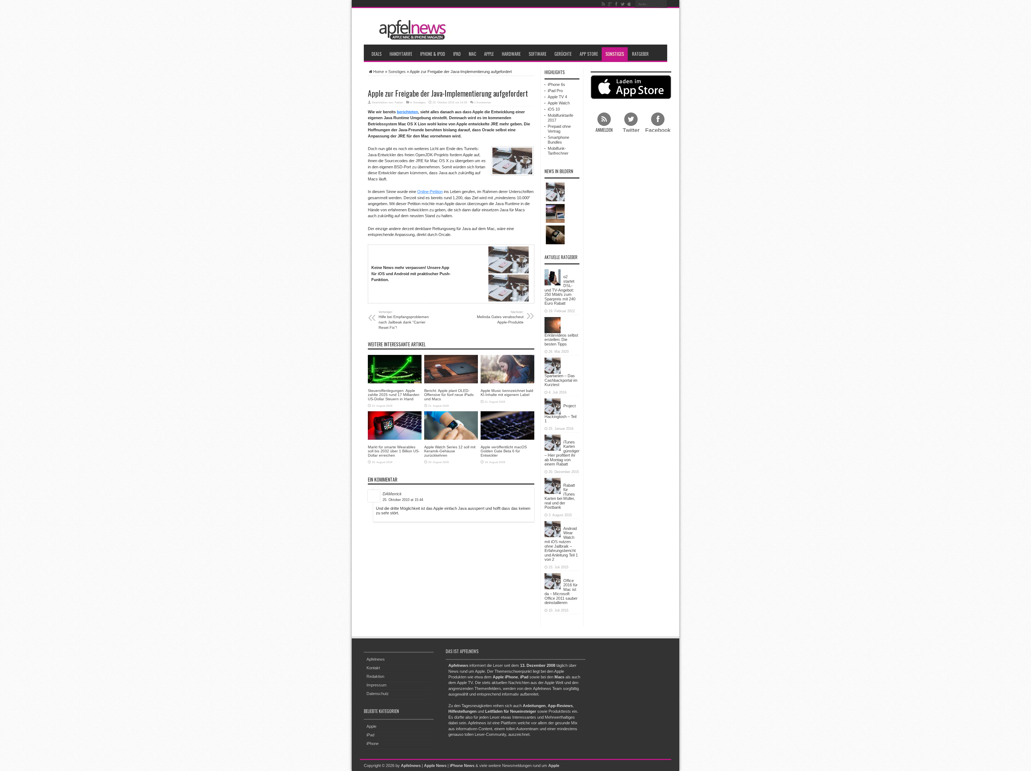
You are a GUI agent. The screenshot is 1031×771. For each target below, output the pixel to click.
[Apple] (629, 4)
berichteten (407, 112)
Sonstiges (614, 54)
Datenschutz (377, 693)
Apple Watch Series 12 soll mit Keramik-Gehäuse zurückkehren (449, 451)
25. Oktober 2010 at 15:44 (403, 500)
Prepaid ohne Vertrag (559, 128)
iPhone (372, 743)
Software (537, 54)
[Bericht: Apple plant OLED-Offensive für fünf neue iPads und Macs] (451, 368)
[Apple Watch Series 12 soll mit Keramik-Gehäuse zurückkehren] (451, 425)
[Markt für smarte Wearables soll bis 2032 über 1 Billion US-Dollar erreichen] (395, 425)
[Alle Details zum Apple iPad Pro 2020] (555, 213)
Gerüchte (563, 54)
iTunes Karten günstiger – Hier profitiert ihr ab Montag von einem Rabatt (561, 453)
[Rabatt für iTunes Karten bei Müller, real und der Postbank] (552, 485)
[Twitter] (622, 4)
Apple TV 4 (557, 96)
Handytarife (401, 54)
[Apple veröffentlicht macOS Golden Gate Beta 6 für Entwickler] (507, 425)
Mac (472, 54)
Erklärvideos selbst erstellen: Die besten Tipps (561, 339)
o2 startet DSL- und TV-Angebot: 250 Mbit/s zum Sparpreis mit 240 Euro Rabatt (559, 290)
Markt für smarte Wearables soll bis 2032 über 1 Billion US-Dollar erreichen (394, 451)
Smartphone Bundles (558, 139)
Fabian (399, 102)
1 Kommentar (482, 102)
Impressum (376, 685)
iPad (457, 54)
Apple (489, 54)
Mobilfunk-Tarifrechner (558, 150)
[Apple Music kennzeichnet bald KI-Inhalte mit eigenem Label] (507, 368)
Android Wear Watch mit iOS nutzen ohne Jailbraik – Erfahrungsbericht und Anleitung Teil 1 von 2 (561, 544)
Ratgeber (640, 54)
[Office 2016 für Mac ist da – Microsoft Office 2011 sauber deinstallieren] (552, 580)
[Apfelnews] (411, 30)
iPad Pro (555, 90)
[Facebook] (616, 4)
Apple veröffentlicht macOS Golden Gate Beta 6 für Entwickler (504, 451)
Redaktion (375, 676)
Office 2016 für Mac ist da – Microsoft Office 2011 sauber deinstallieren (561, 591)
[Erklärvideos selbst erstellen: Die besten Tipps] (552, 324)
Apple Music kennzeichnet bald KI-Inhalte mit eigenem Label (507, 392)
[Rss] (603, 4)
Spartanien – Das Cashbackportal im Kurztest (561, 380)
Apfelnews (375, 659)
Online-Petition (430, 191)
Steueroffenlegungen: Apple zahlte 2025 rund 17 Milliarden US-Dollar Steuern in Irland (393, 394)
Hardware (511, 54)
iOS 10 (554, 109)
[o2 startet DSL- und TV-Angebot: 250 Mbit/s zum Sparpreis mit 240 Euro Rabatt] (552, 277)
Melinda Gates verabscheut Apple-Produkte (500, 317)
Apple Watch (559, 103)
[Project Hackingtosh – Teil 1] (552, 405)
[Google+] (609, 4)
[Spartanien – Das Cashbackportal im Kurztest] (552, 365)
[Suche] (663, 4)
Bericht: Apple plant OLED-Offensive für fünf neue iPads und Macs (449, 394)
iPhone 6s (556, 84)
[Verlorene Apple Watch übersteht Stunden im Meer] (555, 235)
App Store (589, 54)
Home (378, 71)
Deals (377, 54)
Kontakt (373, 667)
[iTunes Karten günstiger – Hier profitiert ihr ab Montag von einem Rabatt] (552, 442)
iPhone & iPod (432, 54)
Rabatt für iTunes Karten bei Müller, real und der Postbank (559, 496)
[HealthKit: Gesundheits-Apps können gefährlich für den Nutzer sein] (555, 192)
